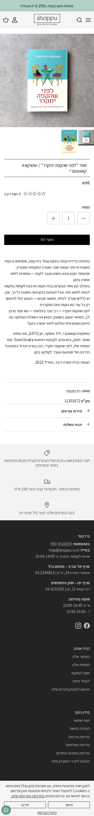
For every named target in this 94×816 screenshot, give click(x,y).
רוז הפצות (73, 390)
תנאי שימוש (82, 720)
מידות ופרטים (71, 411)
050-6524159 (61, 543)
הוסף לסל (47, 239)
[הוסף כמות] (83, 218)
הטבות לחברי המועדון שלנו (70, 761)
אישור (69, 804)
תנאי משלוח (72, 424)
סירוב (25, 804)
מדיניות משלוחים (78, 744)
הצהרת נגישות (80, 728)
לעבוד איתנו (81, 680)
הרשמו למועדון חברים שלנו (71, 689)
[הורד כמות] (53, 218)
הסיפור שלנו (81, 656)
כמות (86, 207)
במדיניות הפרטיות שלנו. (28, 795)
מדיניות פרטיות (79, 736)
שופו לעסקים (81, 672)
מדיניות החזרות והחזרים (73, 753)
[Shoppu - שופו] (47, 20)
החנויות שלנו (81, 664)
